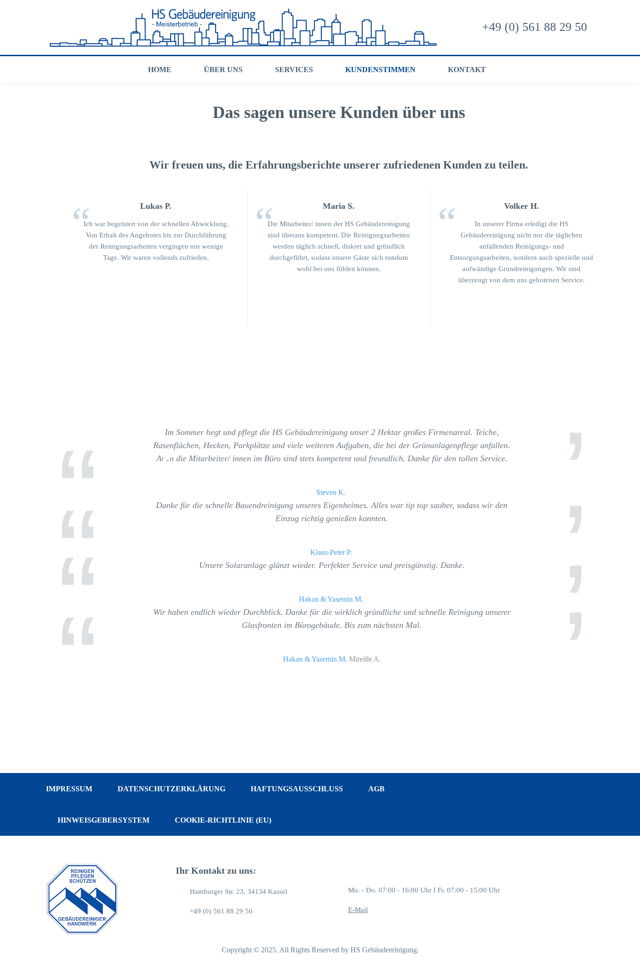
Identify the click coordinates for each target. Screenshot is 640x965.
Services (294, 70)
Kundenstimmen (380, 70)
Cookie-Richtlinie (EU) (223, 820)
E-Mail (358, 909)
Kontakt (467, 70)
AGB (376, 789)
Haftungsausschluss (297, 789)
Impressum (69, 789)
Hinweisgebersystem (103, 820)
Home (159, 70)
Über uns (223, 70)
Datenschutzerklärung (171, 789)
